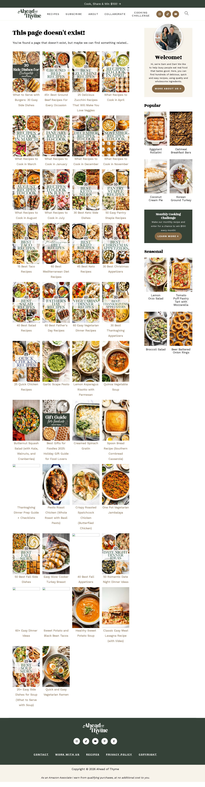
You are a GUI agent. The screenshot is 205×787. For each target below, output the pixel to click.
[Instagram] (159, 14)
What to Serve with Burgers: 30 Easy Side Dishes (26, 100)
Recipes (53, 14)
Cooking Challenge (141, 14)
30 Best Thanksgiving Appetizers (116, 330)
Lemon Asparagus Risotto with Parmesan (86, 389)
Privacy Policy (119, 754)
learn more (167, 236)
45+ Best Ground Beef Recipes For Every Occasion (56, 100)
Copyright (148, 754)
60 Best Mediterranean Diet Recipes (56, 271)
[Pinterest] (104, 741)
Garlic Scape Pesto (56, 384)
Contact (41, 754)
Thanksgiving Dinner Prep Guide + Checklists (26, 512)
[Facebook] (114, 741)
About (93, 14)
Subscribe (74, 14)
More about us (167, 88)
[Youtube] (175, 14)
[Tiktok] (167, 14)
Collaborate (115, 14)
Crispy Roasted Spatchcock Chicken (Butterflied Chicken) (85, 518)
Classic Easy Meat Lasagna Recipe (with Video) (115, 636)
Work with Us (67, 754)
